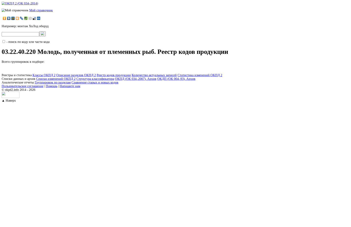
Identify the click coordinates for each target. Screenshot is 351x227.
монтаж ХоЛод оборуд (33, 26)
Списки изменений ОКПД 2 (56, 78)
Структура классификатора (95, 78)
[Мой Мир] (13, 18)
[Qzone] (39, 18)
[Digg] (30, 18)
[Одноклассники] (4, 18)
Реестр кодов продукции (114, 75)
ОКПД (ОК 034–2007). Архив (135, 78)
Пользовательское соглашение (22, 86)
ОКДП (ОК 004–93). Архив (176, 78)
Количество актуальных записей (154, 75)
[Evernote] (26, 18)
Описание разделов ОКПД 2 (76, 75)
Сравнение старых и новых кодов (95, 82)
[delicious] (34, 18)
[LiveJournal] (22, 18)
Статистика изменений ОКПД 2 (200, 75)
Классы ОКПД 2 (43, 75)
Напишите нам (70, 86)
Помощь (51, 86)
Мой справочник (41, 10)
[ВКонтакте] (9, 18)
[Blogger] (17, 18)
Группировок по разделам (53, 82)
